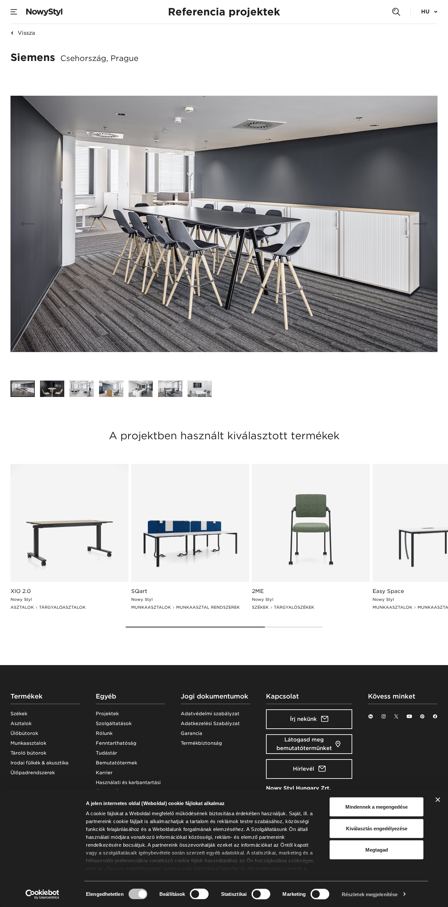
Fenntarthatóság (116, 743)
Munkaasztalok (28, 743)
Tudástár (106, 753)
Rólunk (104, 733)
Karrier (104, 772)
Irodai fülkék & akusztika (39, 762)
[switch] (199, 894)
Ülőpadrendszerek (32, 772)
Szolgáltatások (114, 723)
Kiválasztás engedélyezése (376, 828)
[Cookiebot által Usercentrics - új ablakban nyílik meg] (42, 894)
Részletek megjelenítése (369, 894)
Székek (18, 713)
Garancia (191, 733)
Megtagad (376, 850)
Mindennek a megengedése (376, 807)
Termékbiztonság (201, 743)
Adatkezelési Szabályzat (210, 723)
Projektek (107, 713)
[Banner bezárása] (438, 800)
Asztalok (20, 723)
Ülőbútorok (24, 733)
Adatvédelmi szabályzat (210, 713)
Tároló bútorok (28, 753)
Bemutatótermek (116, 762)
